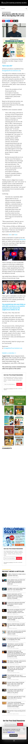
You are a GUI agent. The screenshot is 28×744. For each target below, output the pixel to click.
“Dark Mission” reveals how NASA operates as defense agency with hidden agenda (15, 645)
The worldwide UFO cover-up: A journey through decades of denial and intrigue (16, 677)
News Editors (12, 18)
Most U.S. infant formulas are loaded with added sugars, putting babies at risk (16, 625)
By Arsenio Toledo (16, 672)
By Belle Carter (15, 614)
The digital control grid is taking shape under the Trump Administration (16, 589)
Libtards (7, 359)
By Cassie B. (15, 628)
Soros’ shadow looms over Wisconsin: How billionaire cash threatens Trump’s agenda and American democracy (16, 582)
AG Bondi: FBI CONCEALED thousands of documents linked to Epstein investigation (16, 604)
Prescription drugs (11, 361)
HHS (10, 358)
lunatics (12, 359)
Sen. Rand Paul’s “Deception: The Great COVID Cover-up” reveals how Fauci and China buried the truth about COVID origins (16, 669)
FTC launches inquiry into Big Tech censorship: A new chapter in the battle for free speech (15, 691)
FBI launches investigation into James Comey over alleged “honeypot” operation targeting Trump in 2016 (16, 611)
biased (13, 356)
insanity (14, 358)
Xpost (22, 363)
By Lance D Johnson (16, 591)
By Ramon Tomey (16, 606)
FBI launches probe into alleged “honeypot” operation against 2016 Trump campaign (15, 618)
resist (12, 363)
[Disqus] (14, 469)
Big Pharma (5, 358)
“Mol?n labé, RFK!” (7, 66)
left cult (19, 358)
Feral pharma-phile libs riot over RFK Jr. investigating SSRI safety (16, 639)
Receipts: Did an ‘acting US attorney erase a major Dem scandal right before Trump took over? (15, 684)
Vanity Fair (22, 239)
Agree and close (13, 735)
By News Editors (16, 577)
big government (19, 356)
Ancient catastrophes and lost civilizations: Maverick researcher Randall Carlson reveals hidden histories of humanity (15, 596)
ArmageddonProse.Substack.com (11, 70)
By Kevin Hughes (16, 648)
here (10, 234)
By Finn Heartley (16, 663)
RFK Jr (15, 363)
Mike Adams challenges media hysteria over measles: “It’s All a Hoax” (16, 661)
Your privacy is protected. (8, 388)
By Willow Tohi (15, 585)
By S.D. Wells (15, 658)
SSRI (19, 363)
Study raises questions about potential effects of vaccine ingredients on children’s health (16, 632)
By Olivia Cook (15, 635)
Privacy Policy (11, 732)
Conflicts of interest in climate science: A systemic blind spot (16, 574)
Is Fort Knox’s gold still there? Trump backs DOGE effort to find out (16, 697)
